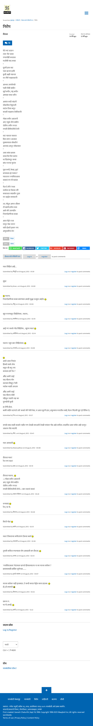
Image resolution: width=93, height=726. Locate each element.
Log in (29, 256)
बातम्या (54, 699)
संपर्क (40, 709)
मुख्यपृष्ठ (12, 20)
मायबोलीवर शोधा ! (10, 668)
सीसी (62, 699)
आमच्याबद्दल (32, 709)
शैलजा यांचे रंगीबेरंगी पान (27, 20)
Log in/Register (10, 630)
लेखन (12, 238)
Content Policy (33, 718)
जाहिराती (45, 699)
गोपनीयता (23, 709)
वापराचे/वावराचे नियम (10, 709)
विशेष (36, 699)
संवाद (12, 243)
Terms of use (8, 718)
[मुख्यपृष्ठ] (7, 9)
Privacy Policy (20, 718)
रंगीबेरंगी (18, 20)
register (44, 256)
